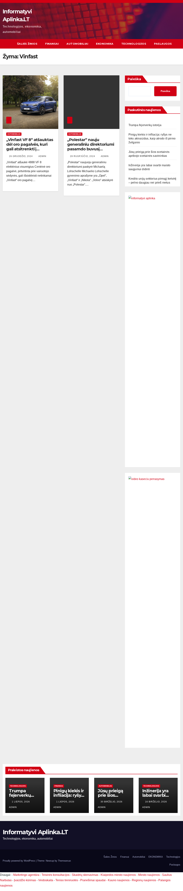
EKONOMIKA (104, 43)
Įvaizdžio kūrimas (25, 880)
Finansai (52, 43)
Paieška (134, 79)
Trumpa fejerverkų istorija (144, 125)
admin (42, 156)
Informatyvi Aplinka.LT (35, 832)
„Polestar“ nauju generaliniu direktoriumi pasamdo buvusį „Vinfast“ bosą (90, 146)
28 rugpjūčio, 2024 (83, 156)
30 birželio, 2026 (112, 801)
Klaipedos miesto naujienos (118, 874)
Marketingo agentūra (26, 874)
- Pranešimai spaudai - (93, 880)
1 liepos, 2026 (21, 801)
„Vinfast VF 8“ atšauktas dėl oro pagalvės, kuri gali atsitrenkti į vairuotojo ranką (29, 146)
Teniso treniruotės (66, 880)
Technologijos (133, 43)
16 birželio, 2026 (156, 801)
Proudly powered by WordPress (19, 860)
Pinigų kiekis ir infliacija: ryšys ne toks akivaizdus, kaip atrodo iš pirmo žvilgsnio (151, 138)
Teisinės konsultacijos (56, 874)
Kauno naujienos (119, 880)
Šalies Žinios (27, 43)
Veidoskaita (45, 880)
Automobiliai (77, 43)
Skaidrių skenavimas (85, 874)
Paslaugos (163, 43)
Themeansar (64, 860)
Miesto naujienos (149, 874)
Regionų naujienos (144, 880)
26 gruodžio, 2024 (21, 156)
